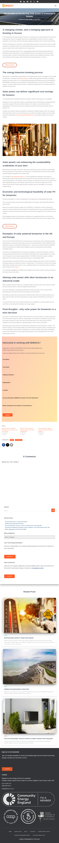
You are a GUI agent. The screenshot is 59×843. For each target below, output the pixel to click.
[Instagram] (30, 1)
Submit (7, 415)
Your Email (6, 367)
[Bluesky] (27, 1)
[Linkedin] (24, 1)
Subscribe (9, 576)
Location (6, 390)
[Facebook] (20, 1)
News (5, 635)
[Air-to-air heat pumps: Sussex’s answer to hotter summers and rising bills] (29, 716)
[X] (34, 1)
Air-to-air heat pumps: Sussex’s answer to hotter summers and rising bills (23, 525)
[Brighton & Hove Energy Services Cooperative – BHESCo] (8, 6)
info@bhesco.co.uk (8, 788)
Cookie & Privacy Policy (44, 831)
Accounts (32, 831)
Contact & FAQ (18, 831)
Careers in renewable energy (22, 835)
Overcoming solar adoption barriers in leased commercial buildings (45, 430)
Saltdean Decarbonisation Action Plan (14, 523)
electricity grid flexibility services (25, 115)
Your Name (6, 359)
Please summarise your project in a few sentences (17, 405)
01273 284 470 (6, 783)
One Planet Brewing (16, 176)
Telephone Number (9, 374)
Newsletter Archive (21, 758)
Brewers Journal (23, 78)
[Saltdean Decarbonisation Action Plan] (29, 666)
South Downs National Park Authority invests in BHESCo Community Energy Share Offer (27, 527)
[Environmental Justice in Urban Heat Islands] (29, 615)
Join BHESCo (10, 556)
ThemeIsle (36, 839)
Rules (25, 831)
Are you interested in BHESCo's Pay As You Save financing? (21, 398)
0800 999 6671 (6, 785)
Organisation (7, 382)
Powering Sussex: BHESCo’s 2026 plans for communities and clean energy (9, 430)
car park (16, 267)
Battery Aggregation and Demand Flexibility (15, 529)
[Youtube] (37, 1)
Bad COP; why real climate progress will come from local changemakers (27, 430)
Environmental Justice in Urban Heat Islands (16, 521)
